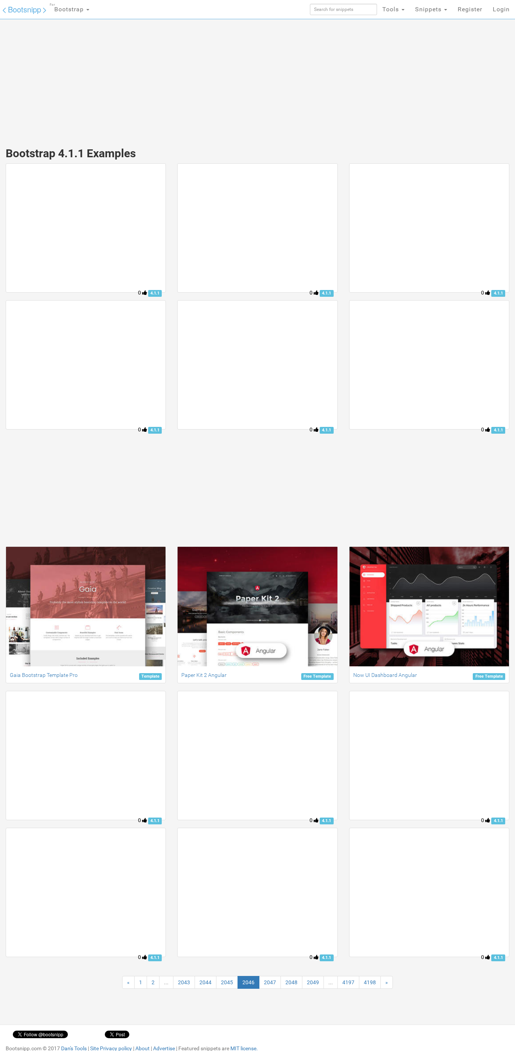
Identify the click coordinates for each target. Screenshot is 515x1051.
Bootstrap (68, 8)
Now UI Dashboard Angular (385, 675)
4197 (348, 982)
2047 (270, 982)
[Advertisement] (201, 79)
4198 (370, 982)
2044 (205, 982)
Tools (391, 9)
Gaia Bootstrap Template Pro (44, 675)
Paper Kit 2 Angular (204, 675)
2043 (184, 982)
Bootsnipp (24, 9)
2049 (313, 982)
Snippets (429, 9)
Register (470, 9)
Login (501, 9)
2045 (227, 982)
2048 (291, 982)
